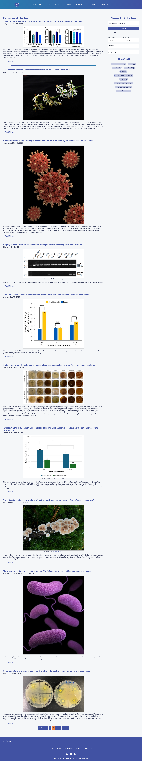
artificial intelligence (124, 87)
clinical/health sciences (124, 83)
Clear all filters (114, 32)
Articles (42, 4)
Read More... (9, 61)
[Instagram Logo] (75, 753)
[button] (56, 4)
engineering (130, 68)
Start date (111, 37)
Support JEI (68, 748)
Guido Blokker (58, 551)
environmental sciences (124, 75)
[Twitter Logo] (67, 753)
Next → (65, 728)
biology (132, 64)
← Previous (43, 728)
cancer (124, 71)
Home (34, 4)
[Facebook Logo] (71, 753)
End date (126, 37)
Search (123, 28)
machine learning (119, 64)
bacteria (124, 79)
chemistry (117, 68)
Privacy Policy (88, 748)
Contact (78, 748)
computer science (124, 91)
